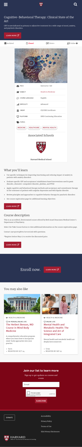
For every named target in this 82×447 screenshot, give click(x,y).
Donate (9, 418)
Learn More (11, 36)
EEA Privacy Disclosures (50, 432)
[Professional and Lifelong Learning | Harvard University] (41, 4)
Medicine (22, 128)
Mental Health (49, 128)
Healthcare (34, 128)
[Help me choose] (77, 43)
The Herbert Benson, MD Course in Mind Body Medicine (20, 327)
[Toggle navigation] (6, 4)
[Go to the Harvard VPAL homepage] (20, 438)
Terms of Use (46, 426)
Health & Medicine (48, 92)
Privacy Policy (46, 421)
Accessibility (46, 416)
